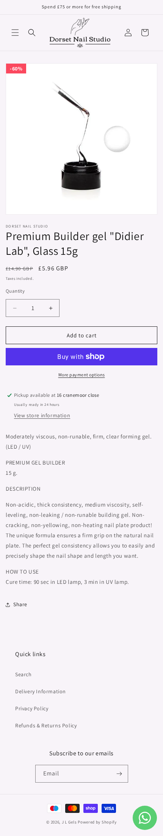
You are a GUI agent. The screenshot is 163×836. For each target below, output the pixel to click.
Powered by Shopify (97, 822)
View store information (42, 415)
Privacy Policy (31, 708)
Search (23, 674)
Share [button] (20, 604)
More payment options (81, 374)
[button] (15, 32)
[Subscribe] (119, 774)
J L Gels (70, 822)
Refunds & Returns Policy (46, 725)
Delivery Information (40, 691)
